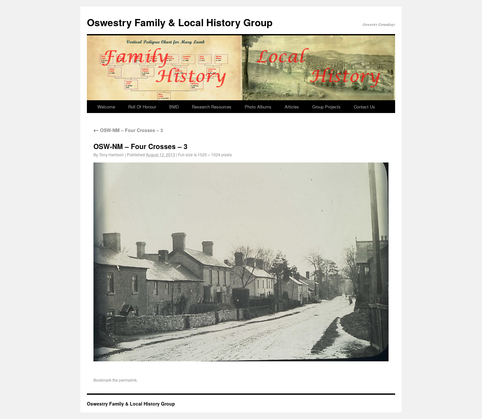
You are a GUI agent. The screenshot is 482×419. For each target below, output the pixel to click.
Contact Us (364, 107)
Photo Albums (258, 107)
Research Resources (211, 107)
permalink (128, 380)
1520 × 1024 (209, 154)
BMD (174, 107)
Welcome (106, 107)
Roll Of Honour (142, 107)
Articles (292, 107)
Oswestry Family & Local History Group (179, 22)
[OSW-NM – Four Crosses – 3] (241, 261)
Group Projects (326, 107)
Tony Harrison (111, 154)
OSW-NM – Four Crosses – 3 (128, 130)
